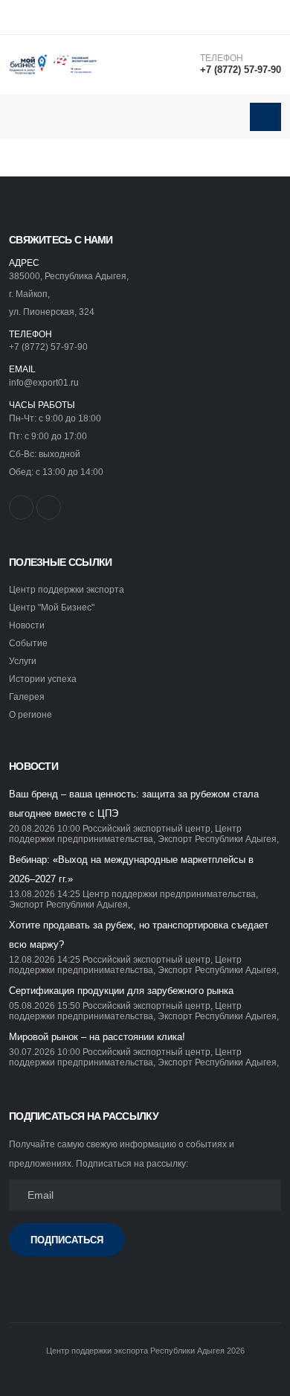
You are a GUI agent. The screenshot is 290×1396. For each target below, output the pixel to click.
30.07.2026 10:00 (44, 1051)
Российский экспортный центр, (148, 828)
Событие (28, 643)
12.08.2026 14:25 (44, 959)
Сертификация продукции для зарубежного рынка (121, 990)
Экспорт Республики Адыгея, (218, 839)
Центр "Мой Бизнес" (51, 607)
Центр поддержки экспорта (66, 589)
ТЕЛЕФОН (221, 58)
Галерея (27, 696)
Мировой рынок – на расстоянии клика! (97, 1036)
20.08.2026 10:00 (44, 828)
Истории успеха (43, 678)
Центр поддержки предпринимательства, (125, 833)
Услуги (22, 661)
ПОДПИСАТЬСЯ (66, 1240)
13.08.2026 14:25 (44, 894)
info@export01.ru (44, 382)
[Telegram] (48, 507)
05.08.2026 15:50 (44, 1005)
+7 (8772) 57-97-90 (240, 69)
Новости (27, 625)
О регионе (30, 714)
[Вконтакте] (21, 507)
